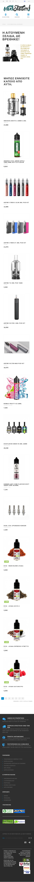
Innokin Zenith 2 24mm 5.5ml (15, 121)
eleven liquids (8, 405)
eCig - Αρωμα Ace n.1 (12, 606)
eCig (5, 567)
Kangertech (7, 527)
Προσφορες (7, 798)
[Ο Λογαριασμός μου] (4, 1)
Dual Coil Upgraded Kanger (15, 525)
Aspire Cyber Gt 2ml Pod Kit (15, 243)
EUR (29, 1)
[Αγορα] (13, 1)
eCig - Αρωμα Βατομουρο (13, 686)
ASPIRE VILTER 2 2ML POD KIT (14, 323)
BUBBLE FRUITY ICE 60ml (13, 403)
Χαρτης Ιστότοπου (9, 770)
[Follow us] (25, 843)
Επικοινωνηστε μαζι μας (10, 778)
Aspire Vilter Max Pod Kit (14, 363)
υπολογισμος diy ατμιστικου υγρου (13, 759)
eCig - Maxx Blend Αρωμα (13, 566)
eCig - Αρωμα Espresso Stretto (16, 646)
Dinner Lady (7, 487)
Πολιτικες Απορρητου (10, 765)
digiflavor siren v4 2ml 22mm (15, 444)
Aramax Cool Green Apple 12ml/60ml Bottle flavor (14, 161)
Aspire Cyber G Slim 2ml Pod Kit (16, 202)
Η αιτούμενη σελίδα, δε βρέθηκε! (15, 24)
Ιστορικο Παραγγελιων (10, 785)
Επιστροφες (7, 783)
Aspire (6, 204)
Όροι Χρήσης (7, 767)
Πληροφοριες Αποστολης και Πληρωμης (14, 763)
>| (22, 698)
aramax (6, 164)
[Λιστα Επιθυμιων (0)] (7, 1)
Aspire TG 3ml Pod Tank (13, 283)
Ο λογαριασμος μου (9, 780)
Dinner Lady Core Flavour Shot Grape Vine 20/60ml (16, 484)
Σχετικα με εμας (8, 761)
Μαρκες (6, 795)
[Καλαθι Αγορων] (10, 1)
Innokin (6, 122)
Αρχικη (4, 24)
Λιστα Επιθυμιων (8, 787)
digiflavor (7, 445)
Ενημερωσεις (7, 800)
